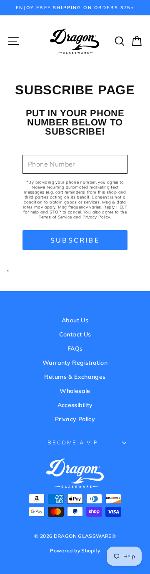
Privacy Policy (96, 217)
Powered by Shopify (75, 550)
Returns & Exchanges (74, 376)
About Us (75, 320)
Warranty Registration (75, 362)
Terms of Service (55, 217)
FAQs (75, 348)
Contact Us (75, 334)
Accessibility (75, 405)
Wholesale (75, 391)
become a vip (73, 442)
